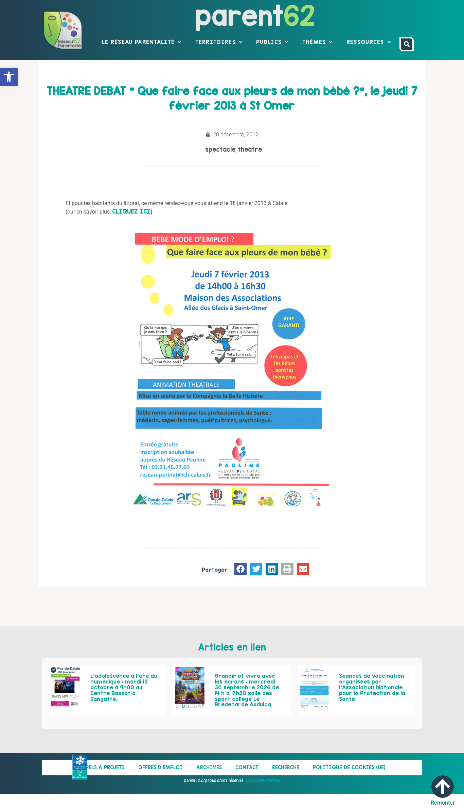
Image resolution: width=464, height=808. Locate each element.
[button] (240, 569)
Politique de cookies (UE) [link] (349, 767)
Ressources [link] (365, 42)
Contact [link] (246, 767)
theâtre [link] (250, 149)
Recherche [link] (285, 767)
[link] (9, 77)
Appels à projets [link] (102, 767)
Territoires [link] (215, 42)
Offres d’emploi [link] (160, 767)
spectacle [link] (220, 149)
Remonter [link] (443, 802)
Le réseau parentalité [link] (138, 42)
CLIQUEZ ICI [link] (131, 211)
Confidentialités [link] (263, 780)
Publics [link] (269, 42)
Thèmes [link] (314, 42)
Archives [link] (209, 767)
